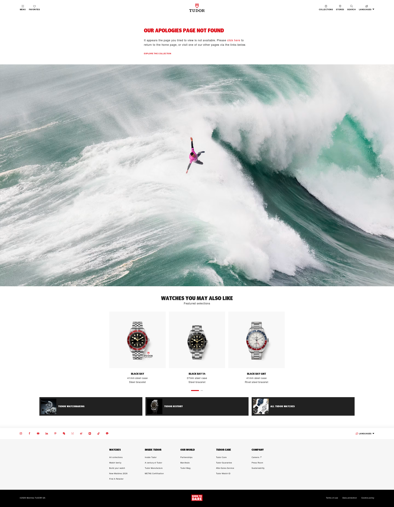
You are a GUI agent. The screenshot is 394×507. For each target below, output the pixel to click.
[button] (351, 8)
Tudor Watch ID (223, 473)
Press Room (257, 462)
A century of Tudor (153, 462)
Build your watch (117, 468)
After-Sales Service (225, 468)
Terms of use (332, 498)
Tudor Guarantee (224, 462)
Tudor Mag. (185, 468)
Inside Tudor (151, 457)
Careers (255, 457)
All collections (116, 457)
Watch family (115, 462)
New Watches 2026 (118, 473)
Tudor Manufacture (154, 468)
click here (233, 40)
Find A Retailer (116, 478)
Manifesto (185, 462)
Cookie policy (367, 498)
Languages (365, 433)
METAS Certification (154, 473)
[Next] (291, 347)
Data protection (349, 498)
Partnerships (186, 457)
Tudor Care (221, 457)
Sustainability (258, 468)
